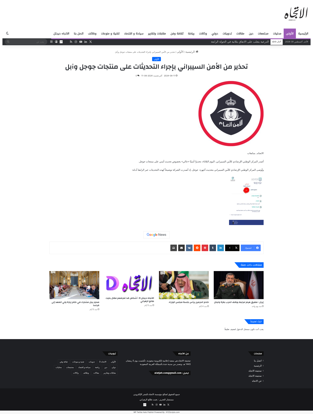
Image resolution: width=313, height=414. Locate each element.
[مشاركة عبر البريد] (181, 248)
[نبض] (66, 42)
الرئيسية (303, 33)
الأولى (290, 33)
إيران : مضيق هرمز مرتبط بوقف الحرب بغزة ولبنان (239, 302)
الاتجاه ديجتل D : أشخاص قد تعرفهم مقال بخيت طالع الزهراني (130, 299)
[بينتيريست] (205, 248)
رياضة (191, 33)
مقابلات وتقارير (157, 33)
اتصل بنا (78, 33)
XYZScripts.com (173, 412)
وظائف (92, 33)
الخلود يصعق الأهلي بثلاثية (254, 41)
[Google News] (156, 234)
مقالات (240, 33)
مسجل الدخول (243, 329)
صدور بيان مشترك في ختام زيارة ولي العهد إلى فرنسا (75, 303)
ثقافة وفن (177, 33)
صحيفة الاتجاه (255, 370)
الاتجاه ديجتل (61, 33)
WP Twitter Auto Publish (144, 412)
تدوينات (227, 33)
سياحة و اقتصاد (133, 33)
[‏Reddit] (197, 248)
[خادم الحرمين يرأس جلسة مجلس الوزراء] (184, 285)
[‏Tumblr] (212, 248)
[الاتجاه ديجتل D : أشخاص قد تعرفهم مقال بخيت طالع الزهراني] (129, 283)
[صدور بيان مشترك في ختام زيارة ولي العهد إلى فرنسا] (74, 285)
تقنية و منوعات (110, 33)
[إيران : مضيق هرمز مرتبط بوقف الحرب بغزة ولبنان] (239, 285)
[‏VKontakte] (189, 248)
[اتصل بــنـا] (61, 42)
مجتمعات (263, 33)
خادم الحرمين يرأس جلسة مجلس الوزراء (189, 302)
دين (251, 33)
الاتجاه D (102, 361)
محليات (277, 33)
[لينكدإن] (220, 248)
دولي (215, 33)
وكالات (203, 33)
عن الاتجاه (257, 381)
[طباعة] (173, 248)
